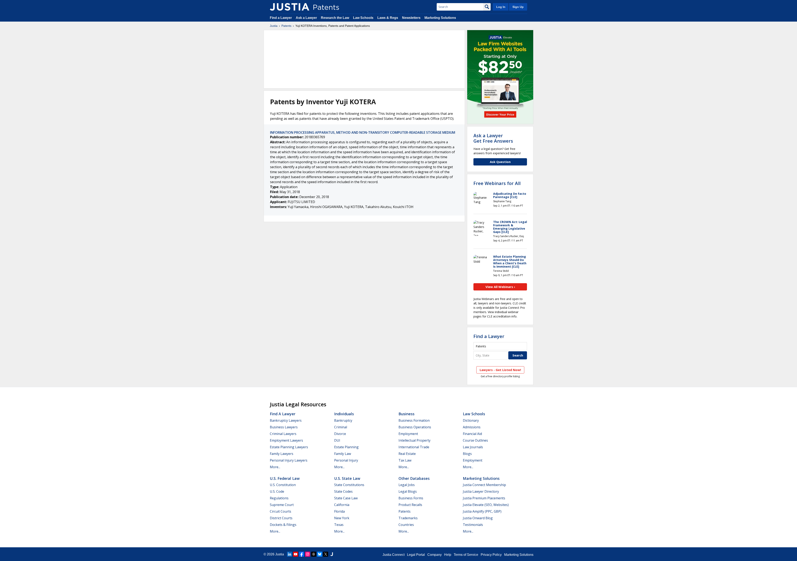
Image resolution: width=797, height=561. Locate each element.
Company (434, 554)
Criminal (340, 427)
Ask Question (500, 162)
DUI (337, 440)
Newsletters (411, 18)
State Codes (343, 491)
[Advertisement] (364, 59)
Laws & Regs (387, 18)
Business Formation (414, 420)
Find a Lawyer (281, 18)
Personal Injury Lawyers (288, 460)
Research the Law (335, 18)
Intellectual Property (414, 440)
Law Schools (363, 18)
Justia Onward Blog (478, 518)
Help (447, 554)
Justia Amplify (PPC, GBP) (482, 511)
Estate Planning (346, 447)
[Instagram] (307, 554)
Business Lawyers (284, 427)
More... (275, 467)
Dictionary (471, 420)
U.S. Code (277, 491)
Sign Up (518, 7)
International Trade (413, 447)
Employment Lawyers (286, 440)
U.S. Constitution (283, 485)
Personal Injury (346, 460)
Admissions (471, 427)
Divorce (340, 433)
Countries (406, 524)
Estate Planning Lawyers (289, 447)
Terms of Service (466, 554)
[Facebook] (301, 554)
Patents (286, 25)
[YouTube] (295, 554)
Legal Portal (416, 554)
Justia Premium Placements (484, 498)
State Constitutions (349, 485)
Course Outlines (475, 440)
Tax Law (404, 460)
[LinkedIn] (289, 554)
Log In (500, 7)
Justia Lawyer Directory (481, 491)
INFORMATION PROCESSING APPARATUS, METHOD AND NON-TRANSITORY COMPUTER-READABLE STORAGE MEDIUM (362, 132)
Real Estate (407, 453)
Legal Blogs (407, 491)
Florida (339, 511)
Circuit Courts (280, 511)
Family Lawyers (281, 453)
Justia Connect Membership (484, 485)
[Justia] (289, 7)
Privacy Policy (491, 554)
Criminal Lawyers (283, 433)
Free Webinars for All (497, 183)
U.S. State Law (347, 478)
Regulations (279, 498)
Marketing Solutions (440, 18)
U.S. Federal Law (285, 478)
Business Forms (410, 498)
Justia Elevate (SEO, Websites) (486, 504)
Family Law (342, 453)
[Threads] (313, 554)
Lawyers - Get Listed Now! (500, 370)
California (341, 504)
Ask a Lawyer (306, 18)
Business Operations (414, 427)
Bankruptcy (343, 420)
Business (406, 413)
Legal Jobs (406, 485)
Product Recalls (410, 504)
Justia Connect (394, 554)
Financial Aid (472, 433)
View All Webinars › (500, 287)
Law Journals (473, 447)
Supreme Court (282, 504)
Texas (338, 524)
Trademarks (408, 518)
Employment (408, 433)
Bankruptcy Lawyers (286, 420)
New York (341, 518)
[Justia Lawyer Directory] (331, 554)
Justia (273, 25)
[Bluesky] (319, 554)
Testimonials (473, 524)
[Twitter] (325, 554)
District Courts (281, 518)
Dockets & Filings (283, 524)
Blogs (467, 453)
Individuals (344, 413)
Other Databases (414, 478)
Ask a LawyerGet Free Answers (493, 138)
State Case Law (346, 498)
